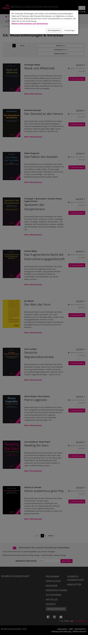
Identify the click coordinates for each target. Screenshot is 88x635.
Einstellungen (70, 30)
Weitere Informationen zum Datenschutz (30, 23)
